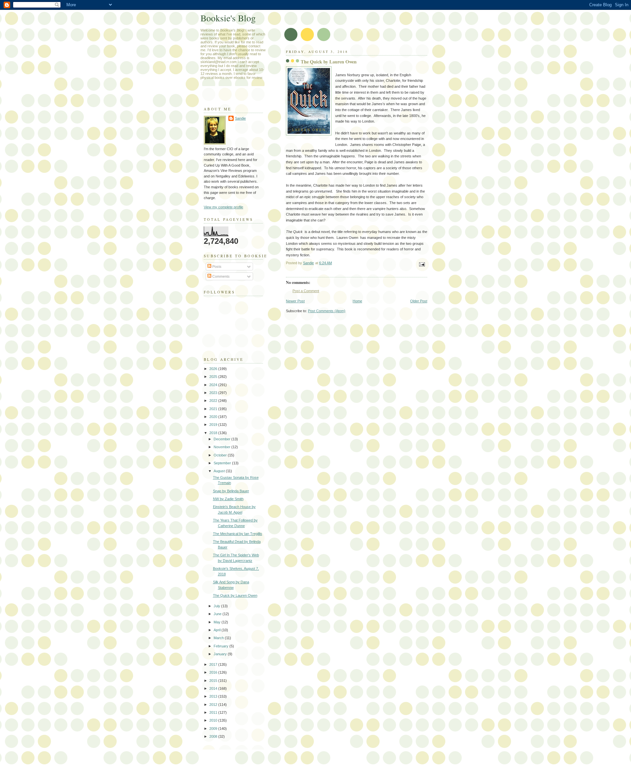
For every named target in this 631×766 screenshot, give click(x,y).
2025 (213, 377)
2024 (213, 385)
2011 (213, 712)
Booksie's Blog (228, 18)
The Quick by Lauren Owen (235, 595)
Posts (216, 266)
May (218, 622)
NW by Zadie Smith (228, 499)
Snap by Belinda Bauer (231, 491)
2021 (213, 409)
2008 (213, 736)
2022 (213, 401)
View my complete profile (223, 207)
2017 (213, 664)
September (223, 463)
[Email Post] (421, 264)
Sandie (240, 118)
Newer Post (295, 301)
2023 (213, 393)
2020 (213, 417)
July (217, 606)
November (222, 447)
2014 (213, 688)
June (218, 614)
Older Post (418, 301)
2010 (213, 720)
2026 (213, 369)
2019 (213, 425)
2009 (213, 729)
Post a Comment (305, 291)
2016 (213, 672)
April (218, 630)
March (219, 638)
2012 (213, 705)
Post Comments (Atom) (326, 311)
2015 (213, 681)
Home (357, 301)
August (220, 471)
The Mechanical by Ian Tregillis (237, 534)
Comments (220, 276)
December (222, 439)
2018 (213, 433)
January (221, 654)
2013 (213, 696)
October (221, 455)
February (221, 646)
